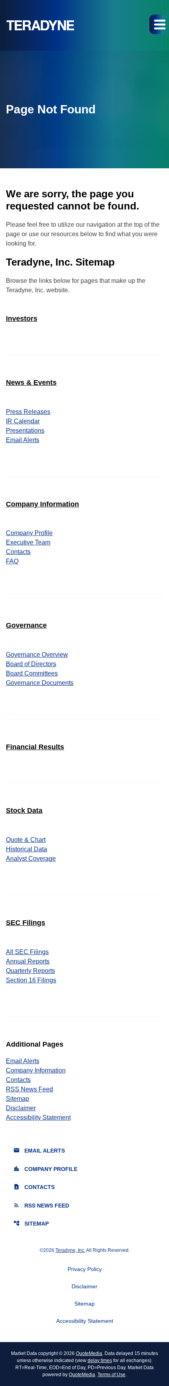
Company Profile (29, 533)
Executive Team (28, 542)
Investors (21, 318)
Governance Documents (39, 682)
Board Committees (32, 673)
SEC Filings (25, 923)
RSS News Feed (29, 1089)
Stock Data (24, 810)
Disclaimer (21, 1108)
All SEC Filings (27, 952)
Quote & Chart (26, 839)
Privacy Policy (85, 1269)
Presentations (25, 430)
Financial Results (35, 747)
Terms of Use (111, 1374)
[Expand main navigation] (159, 24)
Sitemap (17, 1098)
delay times (100, 1360)
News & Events (31, 382)
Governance (26, 625)
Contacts (18, 551)
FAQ (12, 561)
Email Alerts (22, 440)
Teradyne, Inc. (70, 1250)
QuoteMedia (89, 1353)
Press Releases (28, 411)
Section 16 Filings (31, 980)
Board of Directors (31, 664)
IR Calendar (23, 421)
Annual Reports (28, 961)
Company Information (42, 504)
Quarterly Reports (30, 970)
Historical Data (26, 849)
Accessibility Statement (38, 1117)
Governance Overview (37, 654)
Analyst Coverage (31, 858)
